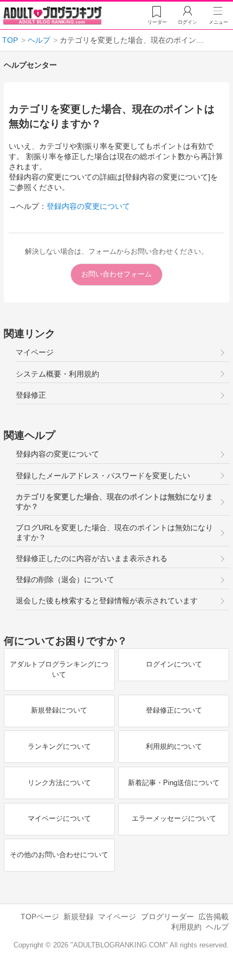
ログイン (187, 22)
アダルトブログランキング (52, 15)
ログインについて (174, 664)
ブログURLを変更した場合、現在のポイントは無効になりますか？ (114, 533)
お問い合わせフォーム (116, 274)
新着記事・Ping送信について (173, 783)
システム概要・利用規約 (57, 374)
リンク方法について (59, 783)
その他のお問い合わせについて (59, 855)
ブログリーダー (167, 916)
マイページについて (59, 818)
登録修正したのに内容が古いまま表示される (91, 559)
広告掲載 (213, 916)
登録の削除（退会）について (65, 580)
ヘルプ (217, 927)
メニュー (218, 22)
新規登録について (59, 710)
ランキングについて (59, 746)
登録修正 (31, 395)
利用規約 (186, 927)
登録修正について (174, 710)
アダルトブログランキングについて (59, 669)
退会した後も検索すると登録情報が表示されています (107, 601)
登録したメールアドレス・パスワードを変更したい (103, 476)
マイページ (35, 352)
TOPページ (40, 916)
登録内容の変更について (88, 206)
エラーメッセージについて (174, 818)
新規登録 (78, 916)
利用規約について (174, 746)
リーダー (157, 22)
